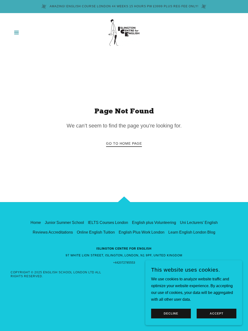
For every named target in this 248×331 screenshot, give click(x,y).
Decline (171, 313)
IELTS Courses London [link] (108, 223)
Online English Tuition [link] (96, 232)
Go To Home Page (124, 143)
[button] (16, 32)
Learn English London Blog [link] (191, 232)
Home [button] (36, 223)
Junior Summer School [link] (64, 223)
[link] (124, 32)
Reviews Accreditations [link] (53, 232)
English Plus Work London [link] (141, 232)
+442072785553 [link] (124, 262)
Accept (216, 313)
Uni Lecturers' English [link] (199, 223)
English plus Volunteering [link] (154, 223)
